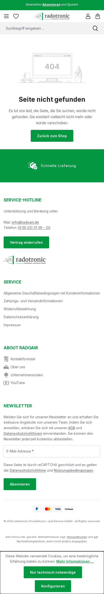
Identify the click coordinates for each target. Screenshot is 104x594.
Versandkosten (77, 537)
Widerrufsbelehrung (20, 309)
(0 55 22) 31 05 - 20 (34, 228)
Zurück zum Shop (52, 136)
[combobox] (43, 28)
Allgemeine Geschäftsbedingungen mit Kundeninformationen (52, 293)
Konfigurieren (53, 586)
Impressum (12, 325)
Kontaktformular (23, 359)
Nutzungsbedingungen (73, 470)
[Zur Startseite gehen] (52, 16)
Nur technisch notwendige (53, 572)
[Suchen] (95, 28)
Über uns (18, 367)
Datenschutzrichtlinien (23, 433)
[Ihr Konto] (88, 16)
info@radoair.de (25, 222)
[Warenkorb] (98, 16)
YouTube (18, 383)
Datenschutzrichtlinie (28, 470)
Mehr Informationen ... (75, 561)
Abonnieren (20, 484)
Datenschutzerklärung (21, 317)
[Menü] (6, 16)
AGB (71, 428)
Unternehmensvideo (27, 375)
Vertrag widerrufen (26, 242)
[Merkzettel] (16, 16)
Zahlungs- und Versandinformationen (33, 301)
